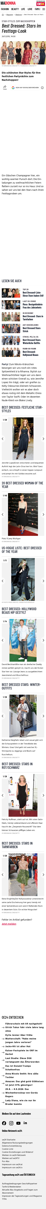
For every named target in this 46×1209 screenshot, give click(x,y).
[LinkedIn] (26, 1123)
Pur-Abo (5, 1161)
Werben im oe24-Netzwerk (14, 1155)
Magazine (9, 15)
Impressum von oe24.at (12, 1164)
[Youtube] (18, 1123)
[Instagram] (11, 1123)
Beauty (15, 9)
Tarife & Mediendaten (11, 1187)
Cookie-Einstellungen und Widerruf (17, 1152)
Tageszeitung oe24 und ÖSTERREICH (18, 1174)
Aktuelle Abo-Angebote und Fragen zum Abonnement (20, 1191)
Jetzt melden (9, 924)
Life (23, 9)
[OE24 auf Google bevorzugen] (42, 87)
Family (38, 9)
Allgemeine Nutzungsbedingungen (17, 1143)
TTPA (4, 1199)
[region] (23, 447)
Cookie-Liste (7, 1149)
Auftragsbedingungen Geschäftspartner (19, 1183)
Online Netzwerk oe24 (12, 1130)
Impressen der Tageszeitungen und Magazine (22, 1196)
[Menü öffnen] (43, 9)
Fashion (5, 9)
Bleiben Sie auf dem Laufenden (16, 1113)
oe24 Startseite (8, 1140)
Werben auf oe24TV (10, 1158)
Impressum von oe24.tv (12, 1167)
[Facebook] (4, 1123)
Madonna (18, 15)
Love (30, 9)
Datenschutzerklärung (12, 1146)
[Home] (3, 15)
